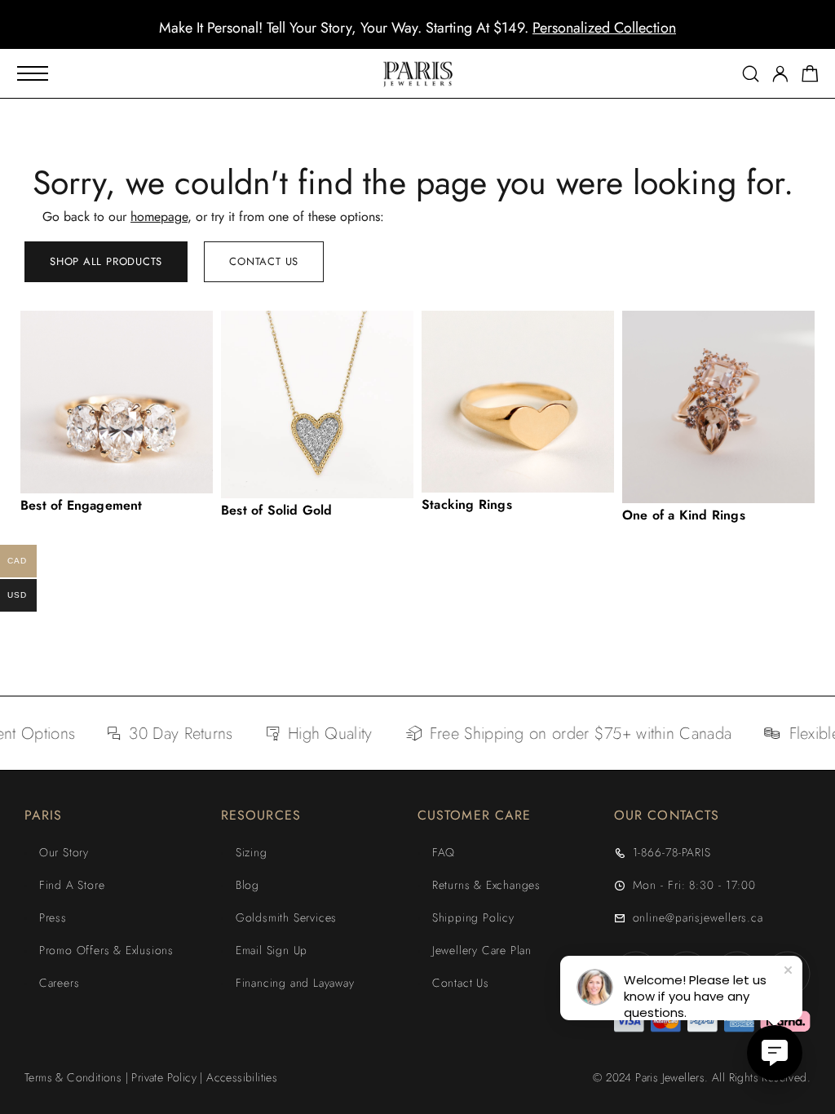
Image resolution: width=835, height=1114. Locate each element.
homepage (159, 216)
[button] (402, 36)
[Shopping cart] (810, 76)
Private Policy (164, 1077)
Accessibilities (241, 1077)
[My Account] (780, 73)
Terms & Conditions (72, 1077)
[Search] (750, 73)
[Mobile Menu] (32, 73)
